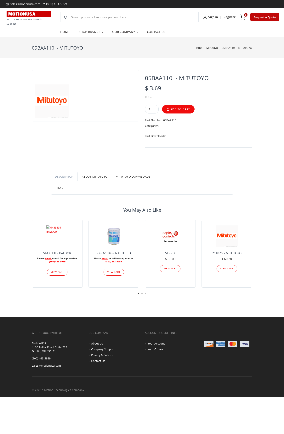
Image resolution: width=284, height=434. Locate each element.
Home (198, 48)
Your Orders (155, 349)
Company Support (103, 349)
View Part (57, 272)
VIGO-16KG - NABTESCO (114, 253)
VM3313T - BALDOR (57, 253)
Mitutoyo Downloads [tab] (133, 176)
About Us (97, 343)
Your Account (156, 343)
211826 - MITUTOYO (226, 253)
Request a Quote (265, 17)
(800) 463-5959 (56, 4)
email (48, 258)
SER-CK (170, 253)
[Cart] (243, 17)
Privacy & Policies (102, 355)
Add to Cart (179, 109)
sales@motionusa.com (25, 4)
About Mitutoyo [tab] (95, 176)
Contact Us (98, 361)
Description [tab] (64, 176)
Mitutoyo (212, 48)
